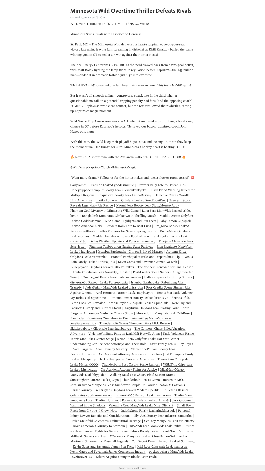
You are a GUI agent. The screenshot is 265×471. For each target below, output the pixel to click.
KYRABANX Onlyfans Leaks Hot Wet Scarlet (148, 339)
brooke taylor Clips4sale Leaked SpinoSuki (139, 303)
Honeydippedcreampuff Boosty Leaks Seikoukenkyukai (108, 190)
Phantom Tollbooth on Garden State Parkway (121, 246)
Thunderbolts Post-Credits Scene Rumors (131, 364)
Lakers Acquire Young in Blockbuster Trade (126, 457)
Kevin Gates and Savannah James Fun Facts (103, 446)
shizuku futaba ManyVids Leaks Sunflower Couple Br (107, 385)
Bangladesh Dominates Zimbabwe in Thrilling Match (119, 216)
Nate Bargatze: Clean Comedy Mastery (100, 349)
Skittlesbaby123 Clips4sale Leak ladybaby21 (100, 329)
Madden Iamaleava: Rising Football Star (121, 236)
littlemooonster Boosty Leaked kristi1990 (139, 298)
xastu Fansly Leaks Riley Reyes (171, 344)
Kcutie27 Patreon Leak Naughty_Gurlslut (101, 272)
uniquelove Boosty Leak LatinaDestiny (124, 195)
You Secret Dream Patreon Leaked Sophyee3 (163, 441)
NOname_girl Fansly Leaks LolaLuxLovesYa (110, 277)
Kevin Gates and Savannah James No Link (147, 262)
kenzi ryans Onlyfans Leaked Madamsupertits (127, 390)
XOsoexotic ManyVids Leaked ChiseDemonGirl (142, 436)
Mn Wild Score (78, 17)
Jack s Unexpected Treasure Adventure (127, 359)
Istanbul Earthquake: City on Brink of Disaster (130, 252)
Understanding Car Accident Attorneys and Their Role (108, 344)
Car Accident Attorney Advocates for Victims (130, 354)
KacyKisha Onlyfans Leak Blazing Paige (151, 308)
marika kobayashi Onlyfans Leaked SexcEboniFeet (131, 200)
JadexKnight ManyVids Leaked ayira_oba (114, 287)
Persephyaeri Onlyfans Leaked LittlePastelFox (102, 267)
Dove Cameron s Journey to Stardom (99, 426)
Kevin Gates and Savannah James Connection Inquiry (107, 452)
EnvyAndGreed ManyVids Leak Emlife (155, 426)
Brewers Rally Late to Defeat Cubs (161, 185)
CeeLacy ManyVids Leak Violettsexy (169, 421)
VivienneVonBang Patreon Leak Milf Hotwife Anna (124, 334)
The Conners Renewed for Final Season (165, 267)
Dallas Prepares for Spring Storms (168, 277)
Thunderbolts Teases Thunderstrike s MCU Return (135, 323)
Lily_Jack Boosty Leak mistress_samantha (163, 416)
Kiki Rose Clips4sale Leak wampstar (162, 446)
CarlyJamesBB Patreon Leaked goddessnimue (102, 185)
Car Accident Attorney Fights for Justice (129, 369)
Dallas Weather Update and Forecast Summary (122, 241)
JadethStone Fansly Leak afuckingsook (148, 411)
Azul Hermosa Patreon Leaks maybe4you (124, 293)
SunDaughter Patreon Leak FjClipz (94, 380)
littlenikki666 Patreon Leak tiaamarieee (143, 395)
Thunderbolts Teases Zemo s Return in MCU (153, 380)
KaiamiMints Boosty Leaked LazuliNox (148, 431)
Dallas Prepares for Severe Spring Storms (127, 231)
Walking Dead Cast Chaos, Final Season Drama (142, 375)
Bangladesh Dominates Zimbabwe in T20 (99, 318)
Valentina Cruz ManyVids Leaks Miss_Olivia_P (141, 405)
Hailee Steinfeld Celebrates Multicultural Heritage (105, 421)
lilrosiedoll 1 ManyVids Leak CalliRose (163, 313)
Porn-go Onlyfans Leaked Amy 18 (145, 400)
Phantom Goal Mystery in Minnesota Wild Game (104, 211)
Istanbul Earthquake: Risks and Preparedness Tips (146, 257)
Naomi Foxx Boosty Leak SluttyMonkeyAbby (147, 205)
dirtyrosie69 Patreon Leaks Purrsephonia (99, 282)
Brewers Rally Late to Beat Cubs (128, 226)
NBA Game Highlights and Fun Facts (130, 221)
